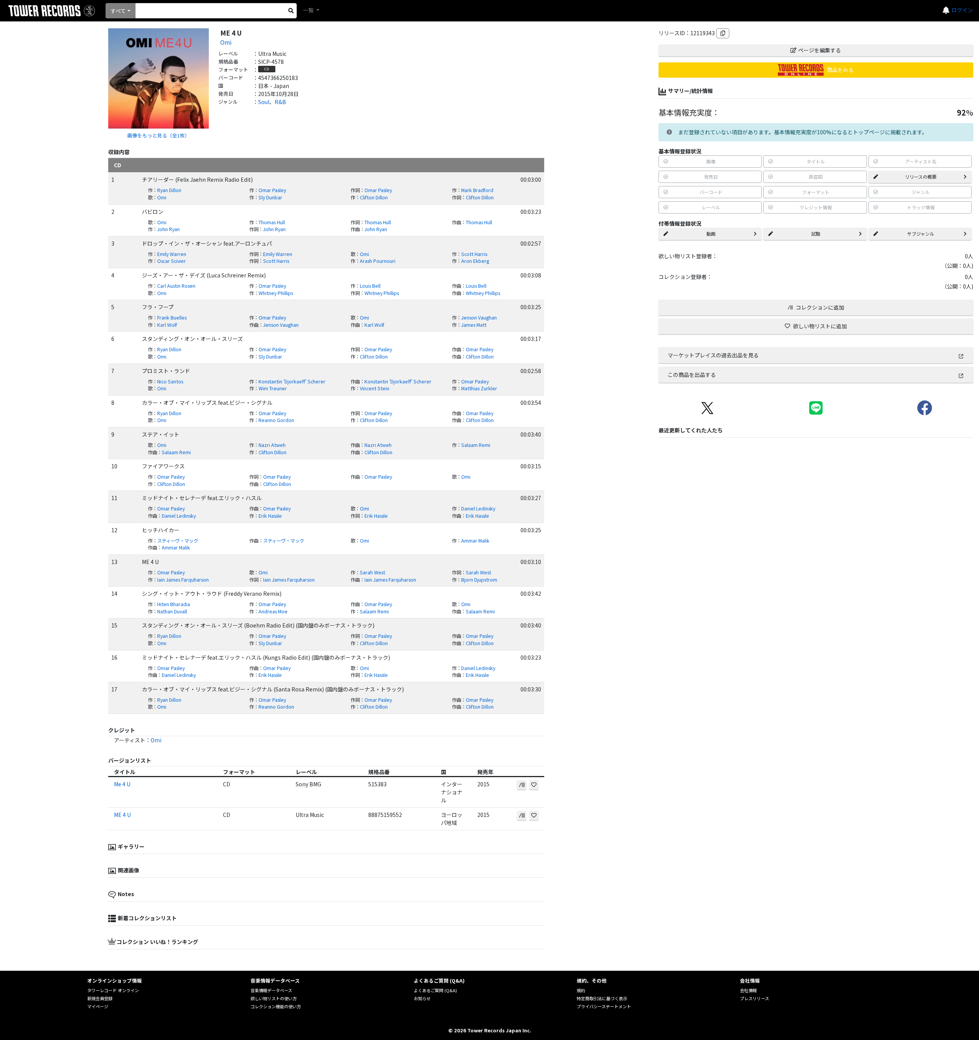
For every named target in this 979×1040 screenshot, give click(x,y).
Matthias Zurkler (479, 388)
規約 (581, 990)
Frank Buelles (172, 317)
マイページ (97, 1006)
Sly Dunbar (270, 197)
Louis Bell (370, 285)
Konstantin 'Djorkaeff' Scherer (292, 381)
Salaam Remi (475, 445)
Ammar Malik (475, 540)
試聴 (815, 233)
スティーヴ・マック (177, 540)
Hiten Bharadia (173, 604)
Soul (263, 102)
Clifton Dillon (374, 197)
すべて (118, 11)
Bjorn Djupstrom (479, 579)
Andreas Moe (273, 611)
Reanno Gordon (276, 420)
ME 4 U (122, 814)
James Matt (473, 324)
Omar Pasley (272, 190)
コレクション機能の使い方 (275, 1006)
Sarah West (372, 572)
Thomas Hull (272, 222)
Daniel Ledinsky (478, 508)
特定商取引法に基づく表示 (602, 998)
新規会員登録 (99, 998)
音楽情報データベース (271, 990)
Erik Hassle (270, 515)
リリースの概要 (921, 176)
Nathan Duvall (172, 611)
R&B (280, 102)
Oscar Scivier (171, 261)
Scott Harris (474, 254)
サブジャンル (920, 233)
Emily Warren (171, 254)
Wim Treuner (273, 388)
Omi (225, 42)
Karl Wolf (167, 324)
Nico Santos (170, 381)
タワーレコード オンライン (113, 990)
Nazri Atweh (272, 445)
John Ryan (168, 229)
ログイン (962, 10)
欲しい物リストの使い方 (273, 998)
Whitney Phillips (276, 293)
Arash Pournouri (377, 261)
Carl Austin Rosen (176, 285)
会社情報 (748, 990)
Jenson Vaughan (479, 317)
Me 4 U (122, 784)
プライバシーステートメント (604, 1006)
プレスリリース (754, 998)
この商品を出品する (692, 374)
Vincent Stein (374, 388)
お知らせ (422, 998)
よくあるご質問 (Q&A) (435, 990)
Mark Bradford (477, 190)
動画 (711, 233)
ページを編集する (819, 50)
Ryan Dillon (169, 190)
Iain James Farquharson (183, 579)
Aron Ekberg (475, 261)
